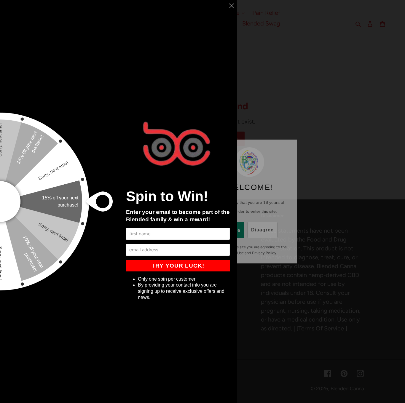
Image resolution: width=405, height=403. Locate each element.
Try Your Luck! (178, 266)
